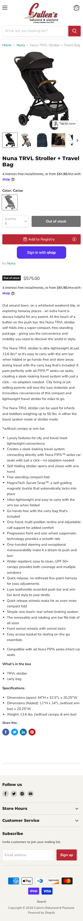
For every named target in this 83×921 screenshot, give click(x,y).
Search (41, 902)
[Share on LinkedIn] (23, 732)
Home (7, 45)
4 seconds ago (41, 239)
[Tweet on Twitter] (14, 732)
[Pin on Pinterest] (32, 732)
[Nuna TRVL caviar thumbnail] (10, 140)
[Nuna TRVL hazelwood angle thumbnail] (26, 140)
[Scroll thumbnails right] (76, 140)
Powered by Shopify (41, 913)
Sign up (66, 854)
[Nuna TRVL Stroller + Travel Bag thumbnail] (42, 140)
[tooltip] (74, 239)
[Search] (74, 31)
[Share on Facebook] (5, 732)
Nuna (21, 45)
